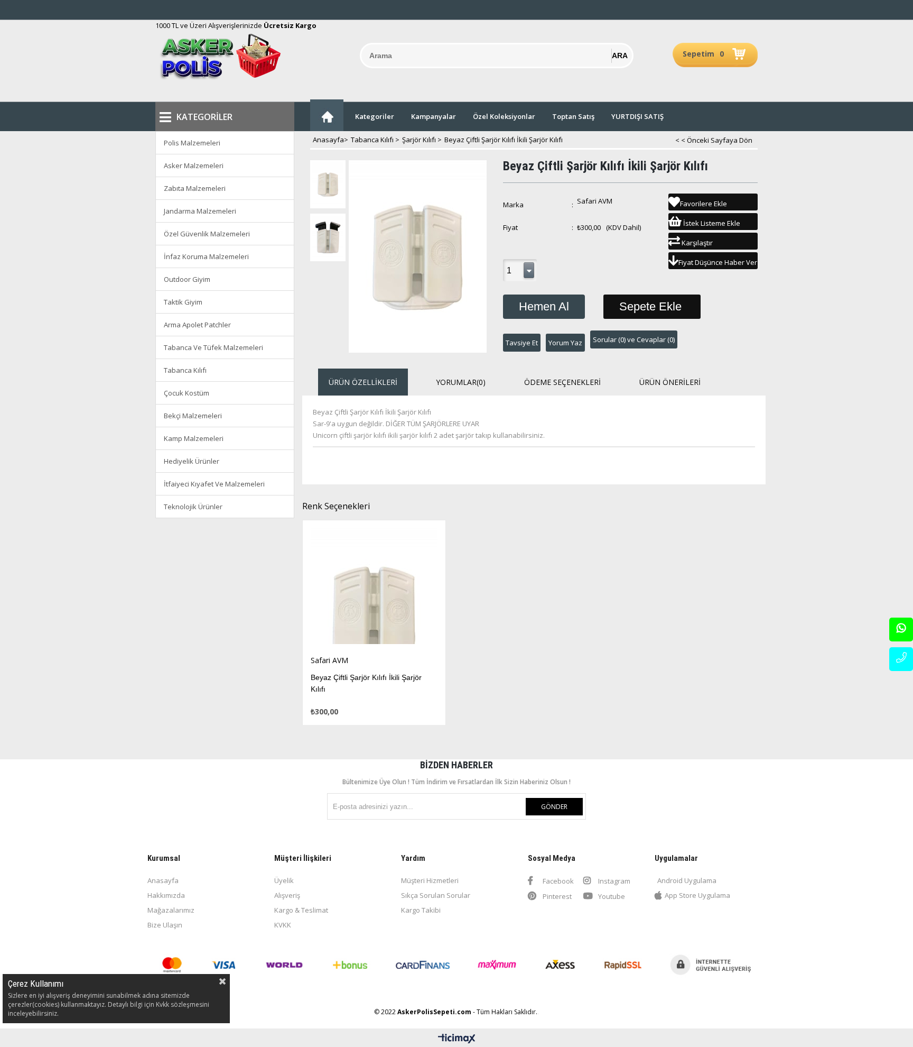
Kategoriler (374, 116)
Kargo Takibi (421, 910)
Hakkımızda (166, 895)
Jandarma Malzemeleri (200, 211)
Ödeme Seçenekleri (562, 382)
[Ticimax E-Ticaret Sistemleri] (457, 1039)
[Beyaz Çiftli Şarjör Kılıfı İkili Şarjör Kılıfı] (374, 588)
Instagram (613, 881)
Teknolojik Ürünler (193, 506)
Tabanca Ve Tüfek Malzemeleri (213, 347)
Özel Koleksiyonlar (504, 116)
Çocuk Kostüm (186, 393)
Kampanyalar (433, 116)
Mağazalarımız (170, 910)
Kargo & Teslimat (301, 910)
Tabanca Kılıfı (185, 370)
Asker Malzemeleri (193, 165)
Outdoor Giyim (187, 279)
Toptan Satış (573, 116)
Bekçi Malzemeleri (193, 415)
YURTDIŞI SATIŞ (637, 116)
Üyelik (284, 880)
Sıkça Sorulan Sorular (435, 895)
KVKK (282, 925)
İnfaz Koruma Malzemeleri (206, 256)
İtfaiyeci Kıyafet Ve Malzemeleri (214, 484)
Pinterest (556, 896)
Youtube (611, 896)
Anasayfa (163, 880)
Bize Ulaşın (164, 925)
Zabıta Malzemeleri (195, 188)
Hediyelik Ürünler (191, 461)
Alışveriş (287, 895)
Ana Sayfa (326, 115)
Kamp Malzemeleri (193, 438)
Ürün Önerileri (670, 382)
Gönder (554, 806)
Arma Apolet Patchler (197, 324)
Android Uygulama (686, 880)
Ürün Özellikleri (363, 382)
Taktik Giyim (183, 302)
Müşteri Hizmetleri (430, 880)
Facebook (557, 881)
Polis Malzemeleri (192, 143)
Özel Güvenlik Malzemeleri (207, 233)
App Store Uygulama (697, 895)
